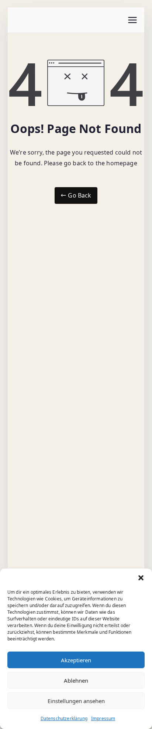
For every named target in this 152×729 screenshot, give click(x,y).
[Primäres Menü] (132, 20)
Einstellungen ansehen (76, 701)
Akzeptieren (76, 660)
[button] (141, 577)
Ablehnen (76, 680)
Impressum (103, 718)
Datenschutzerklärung (64, 718)
